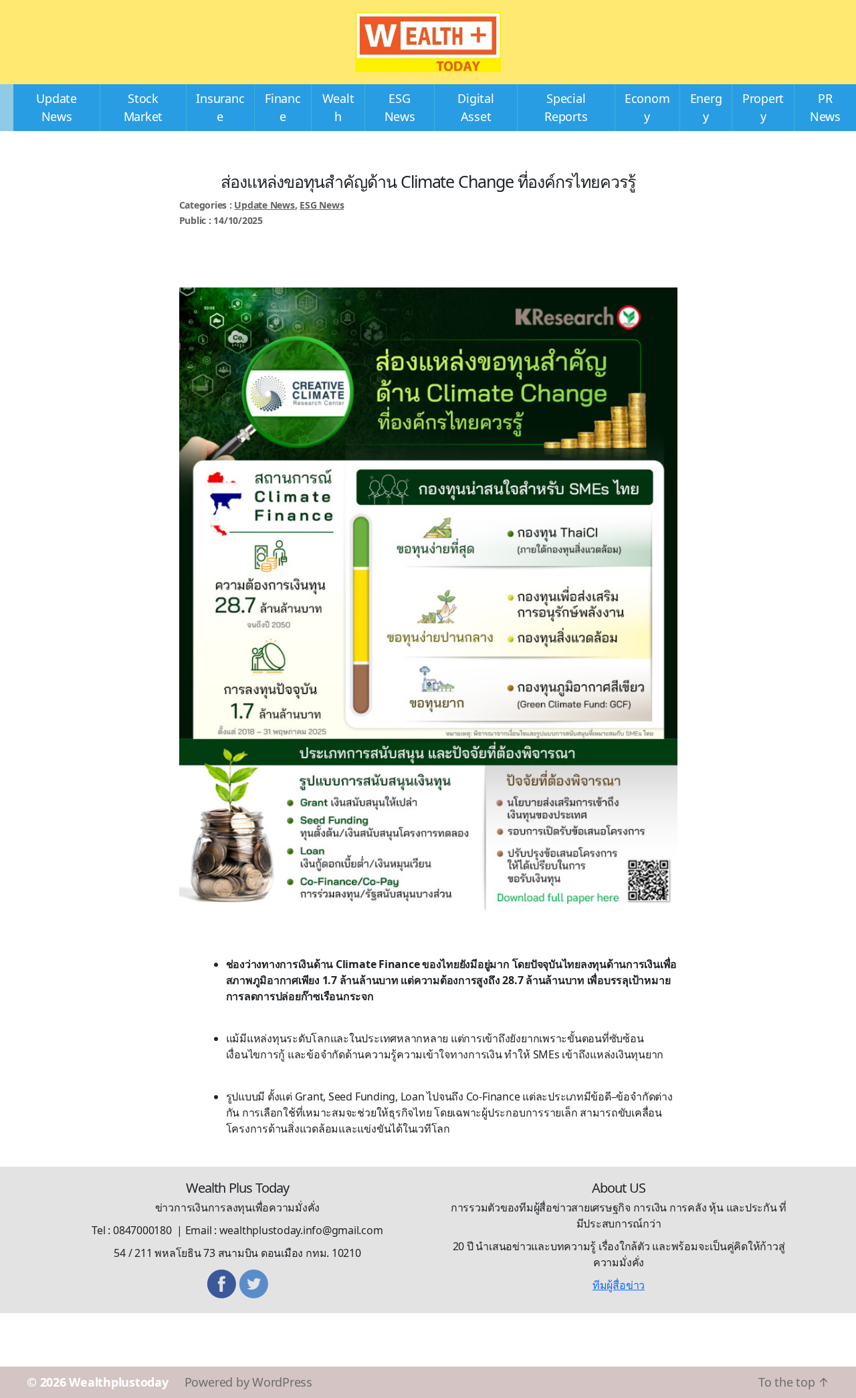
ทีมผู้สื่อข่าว (619, 1285)
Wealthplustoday (118, 1382)
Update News (264, 205)
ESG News (322, 205)
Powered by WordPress (248, 1382)
